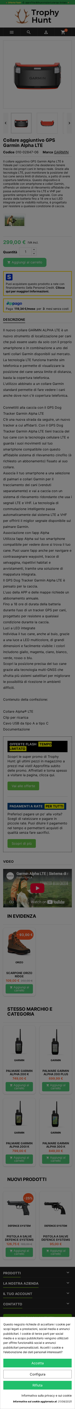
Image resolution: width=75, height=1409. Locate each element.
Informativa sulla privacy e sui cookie (46, 1395)
